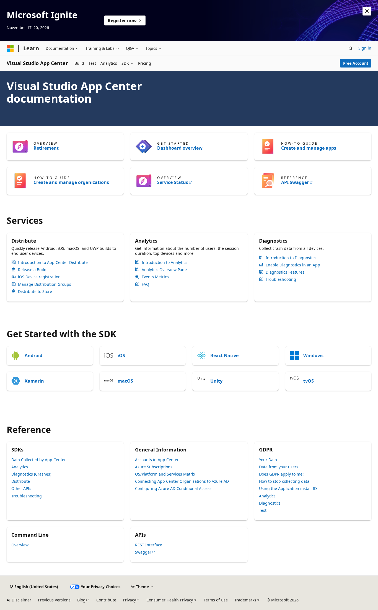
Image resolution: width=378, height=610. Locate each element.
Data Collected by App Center (38, 459)
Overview (20, 544)
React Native (224, 355)
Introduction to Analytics (164, 262)
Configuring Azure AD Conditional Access (173, 488)
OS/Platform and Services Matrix (165, 474)
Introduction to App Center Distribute (53, 262)
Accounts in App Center (157, 459)
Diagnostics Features (285, 272)
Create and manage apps (308, 148)
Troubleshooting (281, 279)
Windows (313, 355)
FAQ (145, 284)
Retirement (46, 148)
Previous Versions (54, 600)
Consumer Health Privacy (169, 600)
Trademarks (245, 600)
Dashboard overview (180, 148)
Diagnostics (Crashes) (31, 474)
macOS (125, 381)
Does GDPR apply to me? (281, 474)
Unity (216, 381)
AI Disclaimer (19, 600)
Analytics (19, 466)
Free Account (355, 63)
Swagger (143, 552)
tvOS (308, 381)
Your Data (268, 459)
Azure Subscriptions (153, 466)
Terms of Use (216, 600)
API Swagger (295, 182)
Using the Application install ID (288, 488)
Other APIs (21, 488)
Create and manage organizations (71, 182)
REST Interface (148, 544)
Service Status (172, 182)
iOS (121, 355)
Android (33, 355)
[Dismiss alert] (367, 11)
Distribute (20, 481)
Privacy (129, 600)
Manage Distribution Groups (44, 284)
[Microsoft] (10, 48)
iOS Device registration (39, 276)
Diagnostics (270, 503)
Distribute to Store (35, 291)
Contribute (106, 600)
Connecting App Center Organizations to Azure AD (182, 481)
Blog (81, 600)
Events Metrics (155, 276)
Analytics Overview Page (164, 269)
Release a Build (32, 269)
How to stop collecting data (284, 481)
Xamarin (34, 381)
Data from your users (278, 466)
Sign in (364, 48)
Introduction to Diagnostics (291, 257)
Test (262, 510)
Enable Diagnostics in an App (293, 265)
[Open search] (350, 48)
